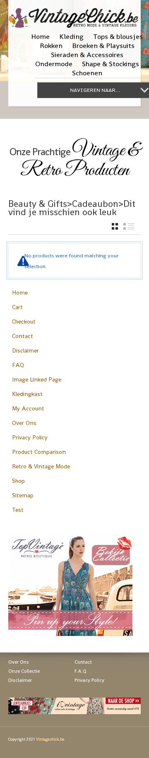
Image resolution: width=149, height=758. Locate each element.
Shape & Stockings (110, 63)
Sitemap (23, 495)
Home (40, 36)
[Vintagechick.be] (74, 14)
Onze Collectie (24, 671)
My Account (28, 408)
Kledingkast (27, 394)
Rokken (51, 45)
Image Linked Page (36, 379)
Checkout (24, 321)
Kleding (71, 36)
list (129, 226)
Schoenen (87, 72)
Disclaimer (25, 350)
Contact (22, 336)
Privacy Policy (30, 437)
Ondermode (53, 63)
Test (18, 509)
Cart (17, 307)
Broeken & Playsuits (103, 45)
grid (115, 226)
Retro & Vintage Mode (41, 466)
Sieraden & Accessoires (87, 54)
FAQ (18, 365)
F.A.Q (80, 671)
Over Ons (24, 423)
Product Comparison (39, 452)
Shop (18, 481)
